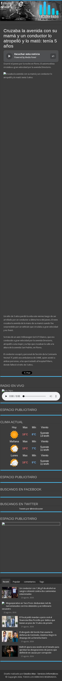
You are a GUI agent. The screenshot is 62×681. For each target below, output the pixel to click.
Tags (41, 582)
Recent (6, 582)
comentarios (29, 582)
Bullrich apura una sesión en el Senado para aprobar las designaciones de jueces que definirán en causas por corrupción (39, 650)
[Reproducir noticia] (9, 56)
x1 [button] (53, 56)
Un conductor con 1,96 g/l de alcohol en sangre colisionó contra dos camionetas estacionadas (37, 591)
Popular (16, 582)
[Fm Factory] (31, 10)
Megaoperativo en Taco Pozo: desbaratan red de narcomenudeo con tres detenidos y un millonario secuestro (26, 606)
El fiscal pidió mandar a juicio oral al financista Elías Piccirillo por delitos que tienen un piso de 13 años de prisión (37, 620)
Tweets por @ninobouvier (31, 509)
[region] (31, 546)
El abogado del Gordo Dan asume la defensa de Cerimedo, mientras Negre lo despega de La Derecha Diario (38, 635)
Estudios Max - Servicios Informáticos (41, 674)
